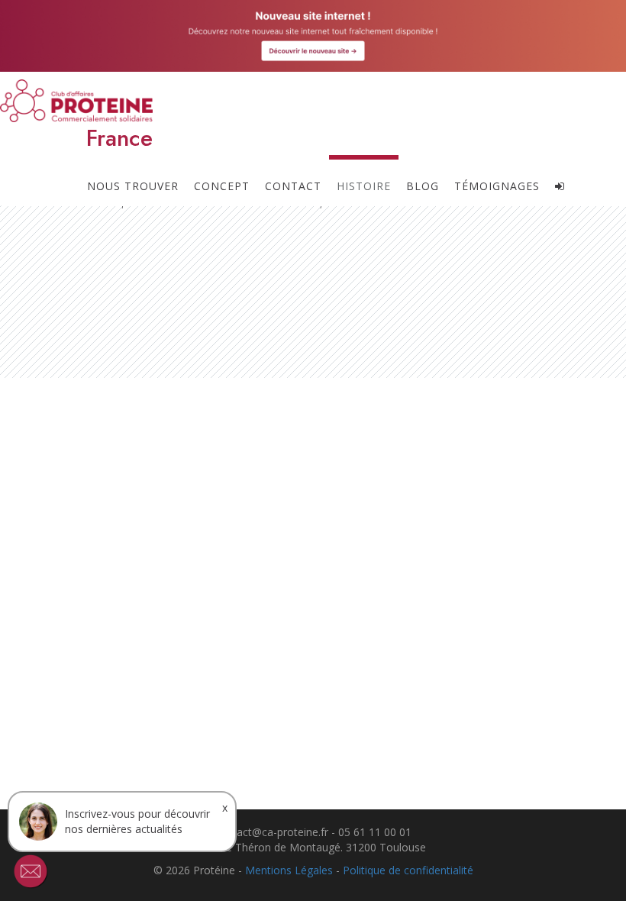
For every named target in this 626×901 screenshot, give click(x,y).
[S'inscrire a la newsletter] (30, 871)
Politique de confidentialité (408, 870)
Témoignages (497, 186)
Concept (222, 186)
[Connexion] (560, 180)
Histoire (364, 186)
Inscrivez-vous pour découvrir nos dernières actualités (137, 821)
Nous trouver (133, 186)
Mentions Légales (289, 870)
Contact (293, 186)
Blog (422, 186)
